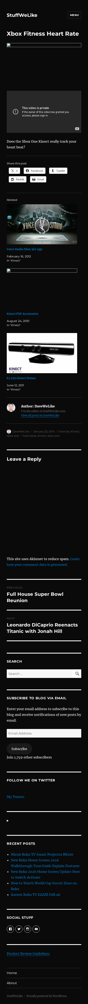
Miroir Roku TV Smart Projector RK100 (42, 854)
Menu (74, 15)
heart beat (29, 435)
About (12, 983)
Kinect (75, 431)
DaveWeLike (20, 431)
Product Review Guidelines (28, 954)
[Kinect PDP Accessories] (42, 288)
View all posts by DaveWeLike (40, 415)
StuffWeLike (22, 15)
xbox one (13, 435)
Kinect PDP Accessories (22, 314)
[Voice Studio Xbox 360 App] (42, 224)
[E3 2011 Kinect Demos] (42, 353)
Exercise (64, 431)
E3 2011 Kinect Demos (21, 378)
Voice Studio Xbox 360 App (24, 249)
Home (12, 973)
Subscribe (19, 749)
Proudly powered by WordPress (46, 996)
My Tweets (15, 797)
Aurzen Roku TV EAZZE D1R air (35, 895)
